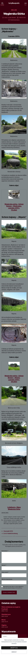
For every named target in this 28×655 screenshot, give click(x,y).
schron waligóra (16, 520)
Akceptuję (14, 647)
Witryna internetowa (6, 579)
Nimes (3, 620)
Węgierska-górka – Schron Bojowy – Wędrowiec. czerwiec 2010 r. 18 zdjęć (14, 207)
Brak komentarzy (15, 20)
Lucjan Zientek (12, 17)
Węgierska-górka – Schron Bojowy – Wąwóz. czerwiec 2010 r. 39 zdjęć (14, 379)
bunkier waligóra (8, 516)
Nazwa (3, 565)
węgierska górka (13, 523)
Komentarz (4, 551)
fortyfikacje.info (14, 3)
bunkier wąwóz (17, 516)
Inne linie (14, 10)
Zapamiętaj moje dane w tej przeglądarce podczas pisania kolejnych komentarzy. (13, 587)
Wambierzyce (6, 614)
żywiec (20, 523)
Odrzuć (14, 652)
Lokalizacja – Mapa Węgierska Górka (14, 508)
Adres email (5, 572)
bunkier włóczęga (14, 518)
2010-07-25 (22, 17)
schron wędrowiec (12, 522)
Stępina (3, 625)
